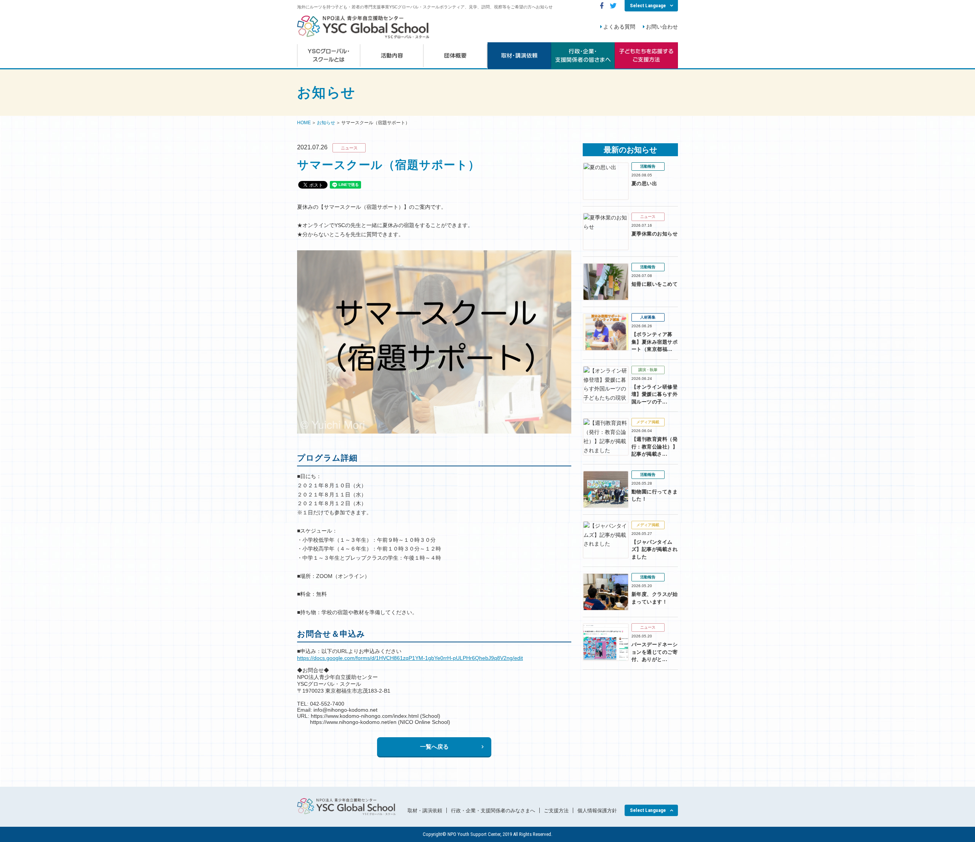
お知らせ (326, 122)
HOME (304, 122)
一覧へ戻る (434, 746)
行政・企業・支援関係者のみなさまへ (493, 810)
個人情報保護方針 (597, 810)
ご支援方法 (556, 810)
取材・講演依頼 (425, 810)
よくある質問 (619, 27)
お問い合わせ (662, 27)
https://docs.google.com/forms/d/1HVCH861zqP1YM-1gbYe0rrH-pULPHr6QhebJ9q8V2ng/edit (410, 658)
